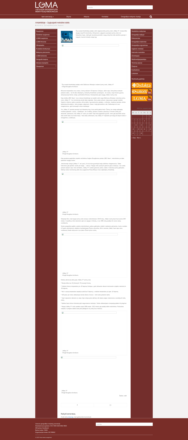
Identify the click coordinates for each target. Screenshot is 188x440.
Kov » (139, 138)
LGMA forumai (41, 42)
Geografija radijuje (138, 35)
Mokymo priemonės (43, 52)
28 (141, 133)
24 (150, 129)
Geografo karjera (42, 59)
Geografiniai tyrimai (51, 25)
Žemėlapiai (135, 56)
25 (133, 133)
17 (150, 125)
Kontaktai (105, 16)
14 (141, 125)
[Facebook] (77, 405)
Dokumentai (136, 38)
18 (133, 129)
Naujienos (60, 25)
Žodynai (134, 66)
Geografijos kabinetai (139, 42)
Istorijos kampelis (42, 63)
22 (144, 129)
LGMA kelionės (41, 56)
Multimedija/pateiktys (139, 59)
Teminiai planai (137, 63)
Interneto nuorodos (138, 52)
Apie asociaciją (47, 16)
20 (138, 129)
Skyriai (68, 16)
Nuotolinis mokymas (139, 31)
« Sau (134, 138)
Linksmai (135, 73)
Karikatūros (136, 70)
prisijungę (70, 417)
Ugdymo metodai (137, 49)
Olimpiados (40, 45)
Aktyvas (86, 16)
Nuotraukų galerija (138, 79)
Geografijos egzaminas (140, 45)
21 (141, 129)
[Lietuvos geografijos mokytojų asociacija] (46, 7)
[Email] (110, 405)
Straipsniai (40, 66)
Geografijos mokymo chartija (131, 16)
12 (136, 125)
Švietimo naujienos (43, 35)
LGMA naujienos (42, 38)
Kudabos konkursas (43, 49)
